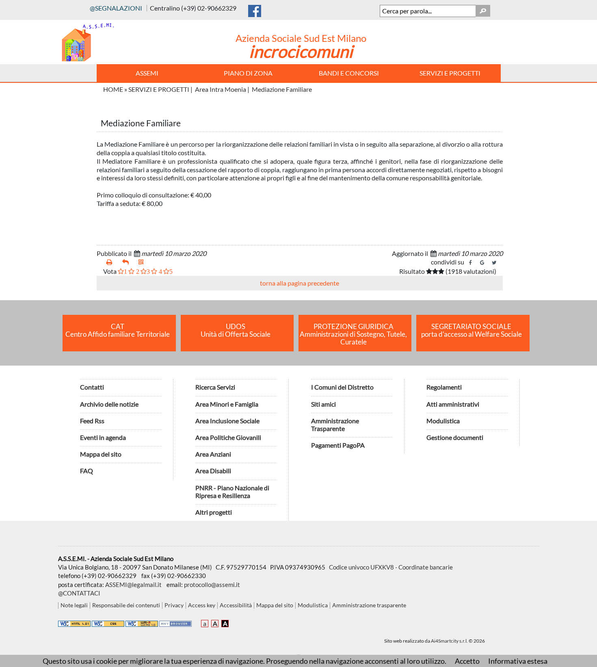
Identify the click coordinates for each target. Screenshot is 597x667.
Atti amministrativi (452, 404)
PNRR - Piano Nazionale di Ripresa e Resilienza (232, 491)
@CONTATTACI (79, 593)
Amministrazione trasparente (369, 605)
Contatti (92, 387)
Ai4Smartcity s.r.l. (449, 641)
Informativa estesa (517, 660)
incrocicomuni (301, 51)
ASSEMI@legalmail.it (133, 584)
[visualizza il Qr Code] (143, 262)
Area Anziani (213, 454)
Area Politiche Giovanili (228, 437)
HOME (113, 89)
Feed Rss (92, 420)
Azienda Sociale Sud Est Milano (301, 38)
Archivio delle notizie (109, 404)
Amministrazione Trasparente (335, 424)
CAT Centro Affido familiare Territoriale (117, 330)
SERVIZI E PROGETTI (158, 89)
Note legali (74, 605)
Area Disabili (213, 470)
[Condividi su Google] (482, 262)
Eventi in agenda (103, 437)
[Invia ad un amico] (127, 262)
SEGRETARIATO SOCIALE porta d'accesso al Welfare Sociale (471, 330)
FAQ (86, 470)
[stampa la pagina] (111, 262)
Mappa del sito (100, 454)
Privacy (174, 605)
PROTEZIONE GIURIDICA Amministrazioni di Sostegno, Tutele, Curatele (353, 334)
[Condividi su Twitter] (494, 262)
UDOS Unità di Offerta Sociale (235, 330)
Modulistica (443, 420)
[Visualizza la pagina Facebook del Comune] (254, 9)
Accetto (467, 660)
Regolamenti (444, 387)
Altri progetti (213, 512)
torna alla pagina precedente (299, 283)
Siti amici (323, 404)
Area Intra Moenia (220, 89)
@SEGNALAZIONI (116, 8)
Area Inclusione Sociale (227, 420)
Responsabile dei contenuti (126, 605)
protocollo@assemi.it (212, 584)
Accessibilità (236, 605)
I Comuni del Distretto (342, 387)
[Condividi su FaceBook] (470, 262)
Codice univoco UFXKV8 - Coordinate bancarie (391, 567)
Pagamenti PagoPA (338, 445)
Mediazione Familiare (282, 89)
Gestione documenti (454, 437)
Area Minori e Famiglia (226, 404)
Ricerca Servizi (215, 387)
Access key (201, 605)
